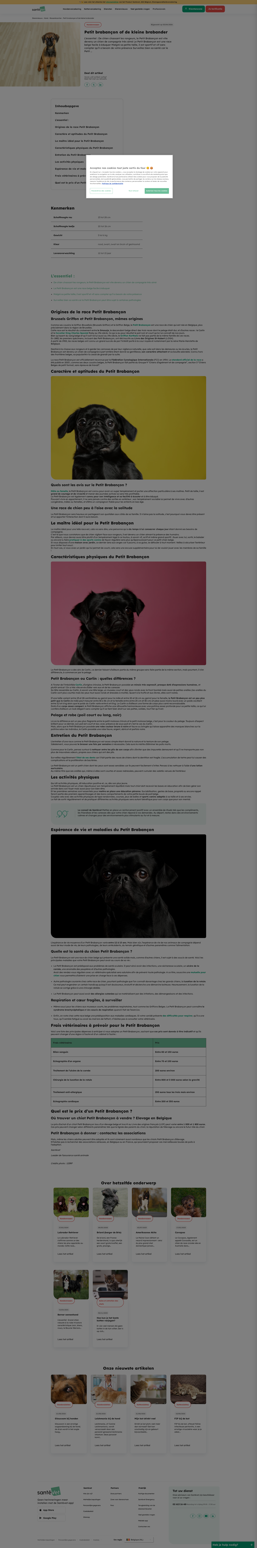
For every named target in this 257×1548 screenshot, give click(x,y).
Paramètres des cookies (101, 191)
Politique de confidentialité (112, 183)
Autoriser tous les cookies (156, 191)
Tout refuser (134, 191)
